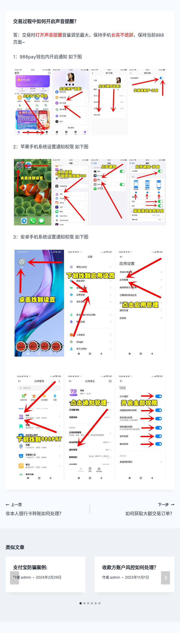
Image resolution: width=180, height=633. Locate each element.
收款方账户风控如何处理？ (130, 567)
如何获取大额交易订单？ (149, 509)
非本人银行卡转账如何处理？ (35, 509)
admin (26, 577)
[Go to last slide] (14, 578)
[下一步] (165, 578)
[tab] (80, 603)
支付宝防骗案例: (30, 567)
